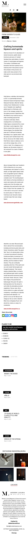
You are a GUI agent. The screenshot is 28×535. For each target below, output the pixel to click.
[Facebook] (6, 315)
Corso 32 (6, 338)
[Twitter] (9, 315)
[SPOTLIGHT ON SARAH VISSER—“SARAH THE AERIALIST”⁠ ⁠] (7, 460)
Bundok (5, 336)
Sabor (5, 343)
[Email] (3, 315)
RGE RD (5, 341)
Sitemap (14, 533)
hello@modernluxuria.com (14, 526)
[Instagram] (12, 315)
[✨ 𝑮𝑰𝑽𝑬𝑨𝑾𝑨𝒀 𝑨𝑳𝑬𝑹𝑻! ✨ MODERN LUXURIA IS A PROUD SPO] (7, 474)
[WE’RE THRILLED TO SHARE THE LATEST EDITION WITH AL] (21, 460)
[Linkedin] (15, 315)
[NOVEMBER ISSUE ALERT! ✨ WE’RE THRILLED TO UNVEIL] (21, 474)
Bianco (5, 333)
